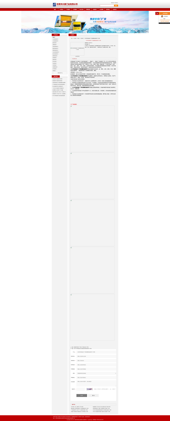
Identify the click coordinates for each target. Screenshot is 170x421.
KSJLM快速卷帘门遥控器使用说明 (59, 95)
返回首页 (112, 2)
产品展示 (68, 9)
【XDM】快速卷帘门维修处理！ (58, 88)
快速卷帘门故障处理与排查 (57, 78)
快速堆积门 (55, 57)
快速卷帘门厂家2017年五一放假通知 (59, 93)
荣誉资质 (88, 9)
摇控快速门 (55, 59)
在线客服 (165, 16)
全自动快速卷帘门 (56, 52)
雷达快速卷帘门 (55, 46)
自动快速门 (55, 63)
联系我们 (116, 2)
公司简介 (61, 9)
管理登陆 (94, 419)
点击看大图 (77, 56)
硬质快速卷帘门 (55, 50)
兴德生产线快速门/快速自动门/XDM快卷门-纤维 (79, 411)
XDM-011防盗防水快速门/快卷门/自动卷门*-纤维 (101, 411)
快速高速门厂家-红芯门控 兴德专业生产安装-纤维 (101, 406)
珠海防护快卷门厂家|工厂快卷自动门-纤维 (81, 347)
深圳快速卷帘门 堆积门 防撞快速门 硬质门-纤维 (101, 408)
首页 (55, 9)
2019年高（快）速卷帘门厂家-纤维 (77, 406)
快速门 (78, 38)
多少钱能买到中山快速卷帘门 (58, 86)
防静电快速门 (55, 55)
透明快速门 (55, 44)
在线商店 (115, 9)
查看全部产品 (60, 72)
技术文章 (81, 9)
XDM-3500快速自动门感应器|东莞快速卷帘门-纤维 (82, 348)
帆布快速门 (55, 42)
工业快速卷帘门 (55, 39)
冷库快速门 (55, 65)
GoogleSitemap (89, 419)
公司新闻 (75, 9)
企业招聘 (101, 9)
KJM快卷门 (55, 68)
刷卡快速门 (55, 61)
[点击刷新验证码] (89, 389)
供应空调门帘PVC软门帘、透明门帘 (59, 91)
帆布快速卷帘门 (55, 48)
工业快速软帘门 (55, 40)
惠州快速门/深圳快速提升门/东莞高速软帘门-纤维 (79, 408)
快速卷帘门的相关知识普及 (57, 80)
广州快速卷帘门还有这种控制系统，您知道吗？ (61, 84)
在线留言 (95, 9)
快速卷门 (82, 38)
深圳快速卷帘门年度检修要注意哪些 (59, 82)
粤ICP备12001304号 (100, 419)
